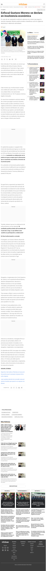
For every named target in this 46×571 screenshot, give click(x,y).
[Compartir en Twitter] (7, 59)
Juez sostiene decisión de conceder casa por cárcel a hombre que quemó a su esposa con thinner (13, 381)
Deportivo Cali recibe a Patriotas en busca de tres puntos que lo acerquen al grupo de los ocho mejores (13, 374)
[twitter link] (5, 548)
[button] (2, 4)
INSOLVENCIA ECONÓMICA (7, 416)
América (14, 543)
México (14, 552)
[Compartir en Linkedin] (10, 59)
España (32, 547)
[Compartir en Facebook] (4, 59)
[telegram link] (5, 550)
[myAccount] (44, 4)
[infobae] (23, 4)
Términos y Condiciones (41, 544)
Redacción (23, 543)
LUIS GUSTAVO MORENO (17, 414)
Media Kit (31, 552)
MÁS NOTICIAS (13, 486)
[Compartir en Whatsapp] (2, 59)
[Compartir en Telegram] (12, 59)
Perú (14, 554)
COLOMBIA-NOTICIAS (6, 412)
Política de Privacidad (40, 546)
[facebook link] (3, 548)
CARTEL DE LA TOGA (19, 416)
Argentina (14, 545)
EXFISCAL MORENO (5, 414)
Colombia (3, 9)
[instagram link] (8, 548)
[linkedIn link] (8, 550)
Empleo (23, 545)
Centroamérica (14, 556)
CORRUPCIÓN (15, 412)
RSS (14, 559)
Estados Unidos (14, 550)
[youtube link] (3, 550)
